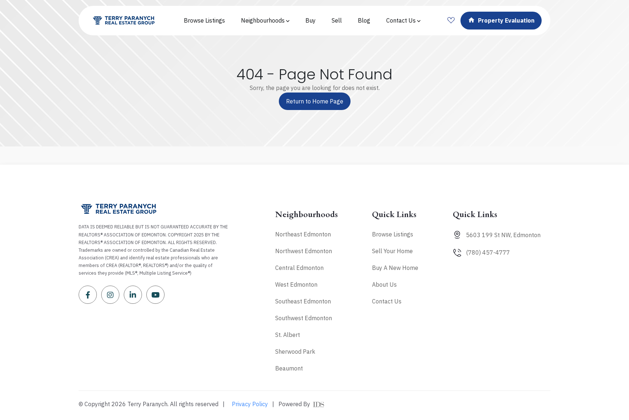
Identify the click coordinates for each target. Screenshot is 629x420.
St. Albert (287, 334)
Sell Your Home (392, 251)
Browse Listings (204, 20)
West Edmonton (296, 284)
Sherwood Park (295, 351)
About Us (384, 284)
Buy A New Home (395, 267)
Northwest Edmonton (303, 251)
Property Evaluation (506, 20)
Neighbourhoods (263, 20)
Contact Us (401, 20)
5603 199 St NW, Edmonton (503, 235)
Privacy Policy (250, 404)
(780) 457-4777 (488, 252)
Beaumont (289, 368)
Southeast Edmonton (303, 301)
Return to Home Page (314, 101)
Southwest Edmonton (303, 318)
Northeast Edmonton (303, 234)
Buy (310, 20)
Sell (337, 20)
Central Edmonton (299, 267)
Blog (364, 20)
